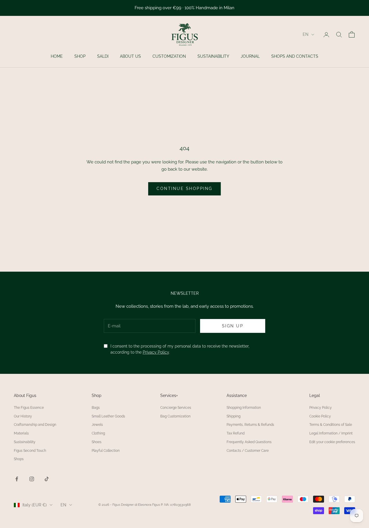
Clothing (98, 433)
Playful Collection (106, 451)
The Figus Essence (29, 408)
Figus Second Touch (30, 451)
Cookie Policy (320, 416)
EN (305, 34)
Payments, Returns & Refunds (250, 425)
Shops (19, 459)
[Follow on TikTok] (47, 479)
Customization (169, 56)
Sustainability (213, 56)
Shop (80, 56)
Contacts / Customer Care (248, 451)
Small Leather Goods (108, 416)
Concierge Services (175, 408)
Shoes (96, 442)
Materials (21, 433)
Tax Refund (235, 433)
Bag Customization (175, 416)
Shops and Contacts (294, 56)
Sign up (233, 326)
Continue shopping (184, 188)
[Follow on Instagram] (32, 479)
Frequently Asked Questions (249, 442)
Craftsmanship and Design (35, 425)
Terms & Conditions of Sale (330, 425)
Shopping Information (244, 408)
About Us (130, 56)
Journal (250, 56)
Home (57, 56)
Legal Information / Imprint (331, 433)
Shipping (233, 416)
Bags (96, 408)
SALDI (102, 56)
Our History (23, 416)
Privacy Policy (156, 352)
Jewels (97, 425)
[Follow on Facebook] (17, 479)
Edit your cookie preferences (332, 442)
